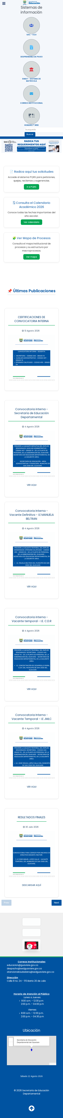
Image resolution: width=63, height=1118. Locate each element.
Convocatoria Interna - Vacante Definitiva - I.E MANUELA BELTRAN (31, 515)
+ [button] (11, 1040)
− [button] (11, 1044)
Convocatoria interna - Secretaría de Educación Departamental (31, 413)
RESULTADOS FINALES (31, 817)
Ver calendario (33, 222)
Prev (6, 902)
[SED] (31, 2)
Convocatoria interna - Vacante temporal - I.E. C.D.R (31, 619)
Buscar (30, 134)
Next (56, 902)
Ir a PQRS (31, 186)
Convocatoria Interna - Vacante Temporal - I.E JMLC (32, 717)
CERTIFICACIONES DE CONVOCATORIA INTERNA (31, 319)
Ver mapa (33, 257)
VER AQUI (31, 484)
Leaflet (53, 1064)
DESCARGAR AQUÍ (31, 885)
